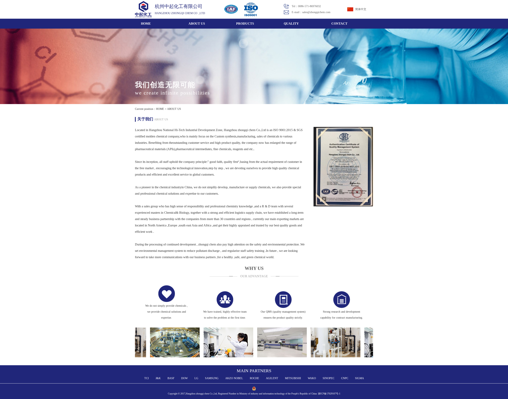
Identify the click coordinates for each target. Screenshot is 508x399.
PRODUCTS (245, 23)
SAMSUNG (211, 378)
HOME (146, 23)
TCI (146, 378)
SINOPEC (328, 378)
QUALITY (291, 23)
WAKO (312, 378)
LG (196, 378)
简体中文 (360, 9)
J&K (158, 378)
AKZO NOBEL (234, 378)
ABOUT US (197, 23)
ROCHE (254, 378)
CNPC (344, 378)
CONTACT (339, 23)
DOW (184, 378)
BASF (170, 378)
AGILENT (272, 378)
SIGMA (359, 378)
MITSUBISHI (293, 378)
